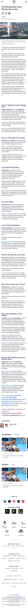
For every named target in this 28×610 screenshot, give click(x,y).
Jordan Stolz (18, 558)
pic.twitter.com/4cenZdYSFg (11, 413)
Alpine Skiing (8, 568)
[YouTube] (23, 501)
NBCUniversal (16, 594)
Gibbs (3, 146)
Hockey (21, 568)
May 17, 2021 (22, 415)
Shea (3, 128)
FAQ (14, 548)
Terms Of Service (6, 583)
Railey (3, 190)
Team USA (22, 546)
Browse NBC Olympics (14, 544)
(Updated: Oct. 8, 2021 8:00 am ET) (9, 19)
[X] (9, 501)
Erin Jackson (17, 560)
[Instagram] (14, 501)
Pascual (12, 301)
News (5, 546)
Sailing (10, 425)
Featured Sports (14, 566)
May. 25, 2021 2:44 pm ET (7, 18)
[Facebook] (5, 501)
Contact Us (14, 586)
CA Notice (21, 579)
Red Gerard (10, 560)
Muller (3, 214)
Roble (3, 122)
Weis (3, 154)
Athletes (12, 546)
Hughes (4, 343)
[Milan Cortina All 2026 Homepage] (14, 2)
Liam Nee (3, 16)
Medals (17, 546)
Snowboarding (14, 570)
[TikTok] (18, 501)
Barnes (3, 371)
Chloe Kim (4, 558)
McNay (3, 335)
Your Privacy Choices (12, 579)
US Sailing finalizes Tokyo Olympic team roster (12, 8)
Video (8, 546)
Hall (3, 273)
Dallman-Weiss (5, 385)
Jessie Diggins (11, 558)
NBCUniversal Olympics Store (19, 583)
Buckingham (5, 242)
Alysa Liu (24, 558)
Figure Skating (15, 568)
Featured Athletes (14, 554)
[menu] (2, 2)
